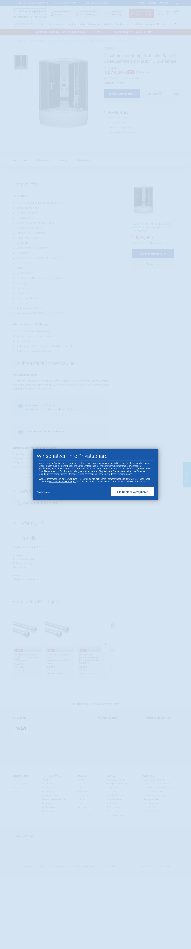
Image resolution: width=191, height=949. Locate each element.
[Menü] (186, 921)
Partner (116, 471)
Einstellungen (43, 492)
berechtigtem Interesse (65, 474)
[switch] (182, 938)
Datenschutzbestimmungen (62, 481)
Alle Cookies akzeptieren (132, 492)
